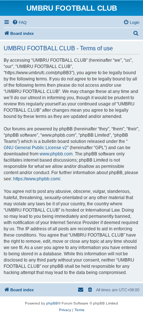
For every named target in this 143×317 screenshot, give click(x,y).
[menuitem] (19, 22)
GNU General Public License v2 (35, 147)
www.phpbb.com (56, 153)
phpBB (52, 303)
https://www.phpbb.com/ (36, 178)
